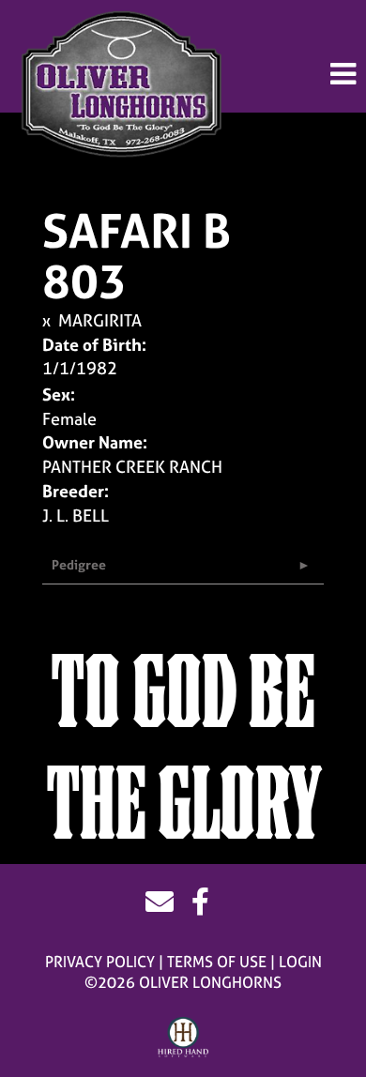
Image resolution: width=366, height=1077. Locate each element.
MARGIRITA (100, 320)
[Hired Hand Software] (183, 1037)
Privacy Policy (100, 961)
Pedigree (79, 564)
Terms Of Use (217, 961)
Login (300, 961)
